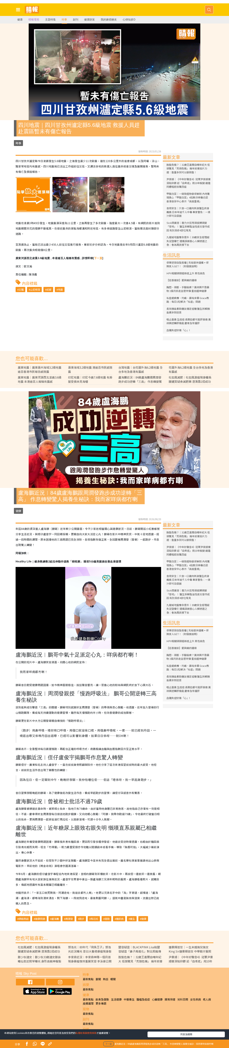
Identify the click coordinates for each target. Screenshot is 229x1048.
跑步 (81, 918)
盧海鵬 (55, 918)
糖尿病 (120, 918)
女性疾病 (195, 999)
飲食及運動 (102, 999)
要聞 (98, 979)
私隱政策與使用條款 (86, 1033)
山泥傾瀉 (35, 289)
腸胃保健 (170, 999)
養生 (132, 918)
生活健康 (116, 999)
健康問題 (40, 918)
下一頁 (98, 258)
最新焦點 (88, 979)
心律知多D (129, 19)
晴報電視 (33, 19)
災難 (21, 289)
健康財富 (89, 19)
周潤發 (69, 918)
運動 (107, 918)
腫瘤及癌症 (143, 999)
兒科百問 (182, 999)
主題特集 (50, 19)
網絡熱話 (24, 918)
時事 (64, 19)
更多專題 (101, 1003)
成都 (48, 289)
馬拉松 (94, 918)
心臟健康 (157, 999)
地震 (60, 289)
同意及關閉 (186, 1034)
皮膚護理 (88, 1003)
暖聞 (113, 979)
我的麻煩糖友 (109, 19)
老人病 (207, 999)
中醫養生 (129, 999)
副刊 (75, 19)
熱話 (105, 979)
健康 (20, 19)
